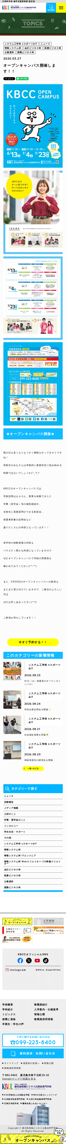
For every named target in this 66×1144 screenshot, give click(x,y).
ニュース (9, 796)
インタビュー (11, 826)
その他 (7, 837)
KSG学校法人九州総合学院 (17, 1095)
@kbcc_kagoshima (48, 970)
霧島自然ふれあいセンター (34, 1103)
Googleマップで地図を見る (19, 1079)
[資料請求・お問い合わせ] (51, 8)
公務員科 (9, 881)
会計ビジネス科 (12, 869)
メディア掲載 (11, 808)
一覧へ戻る (33, 768)
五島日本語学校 (11, 1103)
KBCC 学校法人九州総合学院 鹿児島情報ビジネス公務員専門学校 (26, 1087)
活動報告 (9, 802)
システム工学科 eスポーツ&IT (20, 843)
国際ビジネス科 (12, 887)
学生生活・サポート (15, 832)
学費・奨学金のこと (15, 820)
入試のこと (10, 814)
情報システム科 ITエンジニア (20, 855)
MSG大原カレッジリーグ (45, 1095)
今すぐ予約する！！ (33, 642)
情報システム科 (12, 849)
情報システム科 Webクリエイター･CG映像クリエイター (32, 862)
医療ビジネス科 (12, 875)
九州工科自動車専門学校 (40, 1099)
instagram (18, 970)
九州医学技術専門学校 (14, 1099)
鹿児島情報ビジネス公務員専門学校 (19, 8)
